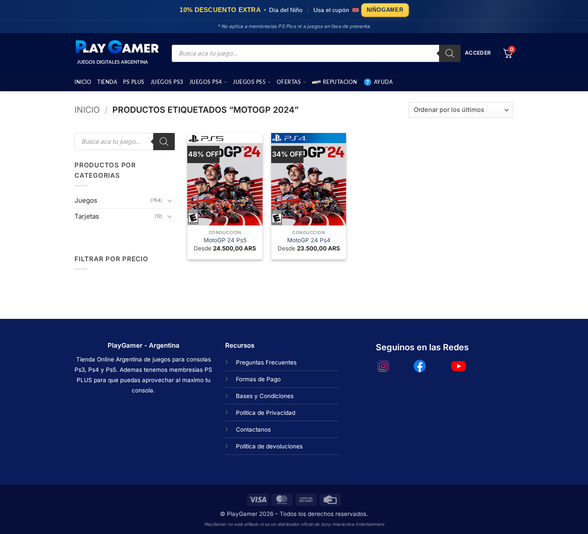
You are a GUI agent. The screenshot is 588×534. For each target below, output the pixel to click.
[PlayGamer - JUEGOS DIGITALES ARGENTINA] (116, 47)
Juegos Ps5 (249, 82)
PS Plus (134, 82)
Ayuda (383, 82)
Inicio (82, 82)
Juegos (85, 200)
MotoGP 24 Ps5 (225, 240)
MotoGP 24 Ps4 (309, 240)
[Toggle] (169, 200)
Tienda (107, 82)
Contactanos (253, 429)
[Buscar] (450, 53)
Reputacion (340, 82)
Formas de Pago (258, 379)
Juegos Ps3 (167, 82)
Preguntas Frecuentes (266, 362)
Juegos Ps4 (205, 82)
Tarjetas (86, 216)
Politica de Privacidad (265, 412)
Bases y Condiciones (265, 395)
